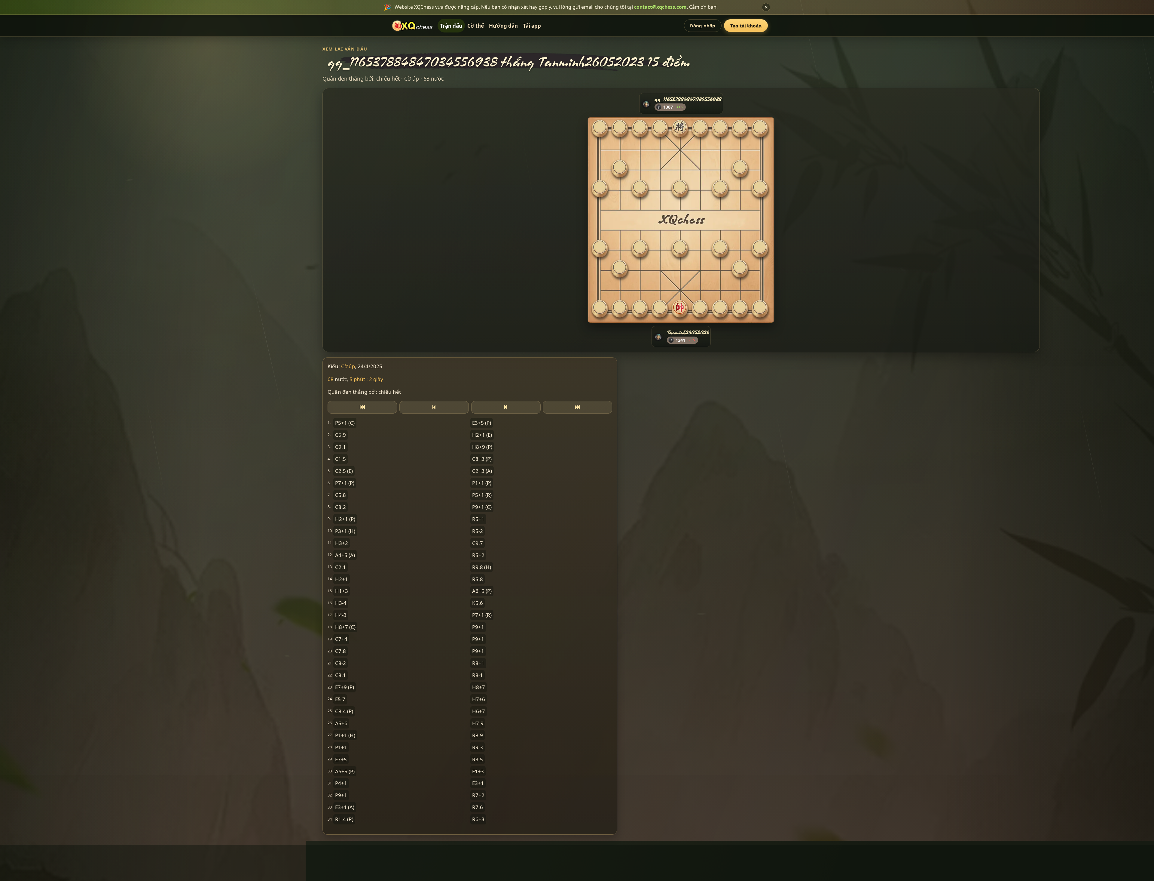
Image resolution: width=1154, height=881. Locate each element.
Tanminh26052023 (688, 332)
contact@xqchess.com (660, 7)
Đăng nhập (702, 26)
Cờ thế (475, 25)
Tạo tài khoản (746, 26)
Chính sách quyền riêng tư (603, 854)
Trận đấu (451, 25)
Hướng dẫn (503, 25)
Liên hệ (507, 854)
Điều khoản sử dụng (544, 854)
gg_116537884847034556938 (688, 99)
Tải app (532, 25)
